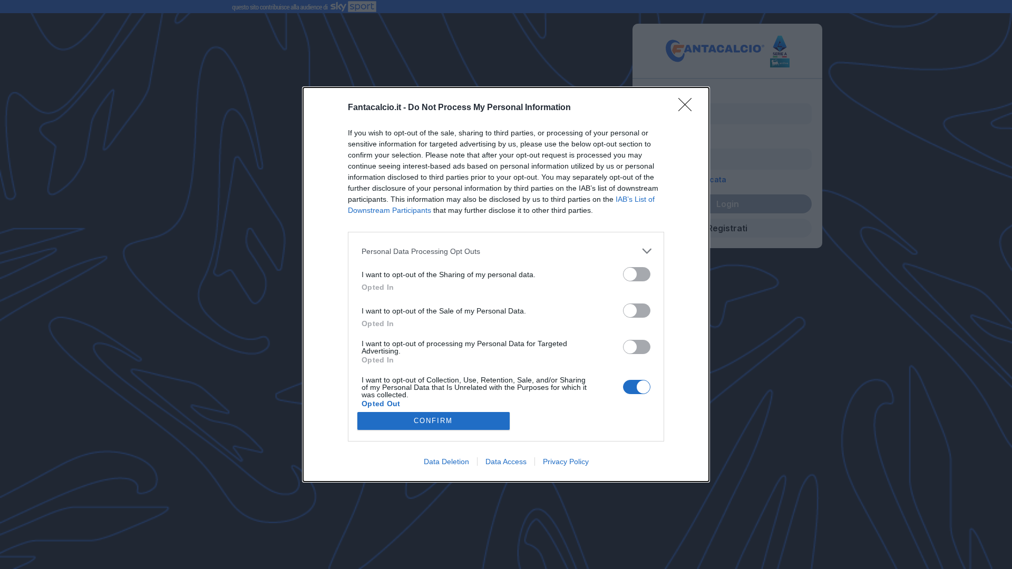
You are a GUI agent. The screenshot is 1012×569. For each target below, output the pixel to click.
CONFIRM (433, 421)
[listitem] (506, 251)
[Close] (688, 108)
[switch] (636, 274)
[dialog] (506, 284)
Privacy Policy (566, 461)
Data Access (506, 461)
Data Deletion (446, 461)
